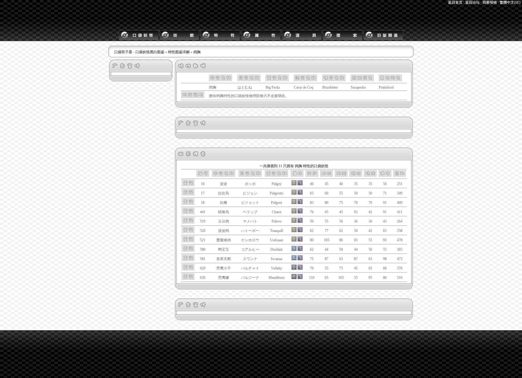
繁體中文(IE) (510, 2)
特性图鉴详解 (179, 52)
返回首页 (455, 2)
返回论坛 (472, 2)
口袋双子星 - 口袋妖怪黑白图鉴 (139, 52)
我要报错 (489, 2)
